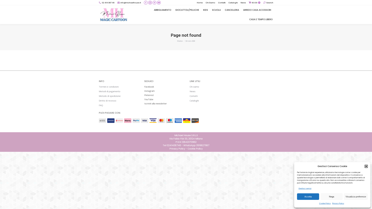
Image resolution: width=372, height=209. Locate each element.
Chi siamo (194, 86)
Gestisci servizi (304, 188)
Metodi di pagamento (109, 91)
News (192, 91)
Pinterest (149, 95)
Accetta (308, 196)
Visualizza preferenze (356, 196)
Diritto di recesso (107, 100)
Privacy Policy (338, 203)
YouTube (148, 99)
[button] (366, 166)
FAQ (101, 105)
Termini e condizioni (109, 86)
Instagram (149, 90)
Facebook (149, 86)
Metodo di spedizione (110, 96)
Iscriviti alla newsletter (155, 103)
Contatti (194, 96)
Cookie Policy (325, 203)
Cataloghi (194, 100)
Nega (331, 196)
